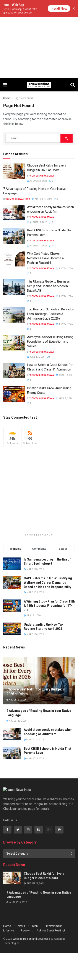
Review (25, 930)
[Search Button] (66, 138)
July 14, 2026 (65, 324)
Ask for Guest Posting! (51, 930)
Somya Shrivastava (42, 176)
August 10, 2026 (38, 245)
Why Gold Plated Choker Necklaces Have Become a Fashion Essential (45, 258)
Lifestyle (8, 930)
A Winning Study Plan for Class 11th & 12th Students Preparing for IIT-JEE (49, 606)
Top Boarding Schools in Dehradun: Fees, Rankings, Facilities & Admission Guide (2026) (51, 313)
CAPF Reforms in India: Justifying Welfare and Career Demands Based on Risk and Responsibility (48, 582)
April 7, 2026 (65, 398)
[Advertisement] (39, 39)
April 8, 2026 (65, 375)
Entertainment (53, 926)
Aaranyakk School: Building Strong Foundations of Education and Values (50, 341)
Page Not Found (23, 98)
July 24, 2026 (65, 268)
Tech (35, 926)
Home (6, 98)
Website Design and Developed (31, 938)
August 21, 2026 (38, 181)
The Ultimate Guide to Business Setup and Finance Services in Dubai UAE (48, 286)
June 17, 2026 (36, 357)
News (21, 926)
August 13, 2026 (43, 199)
